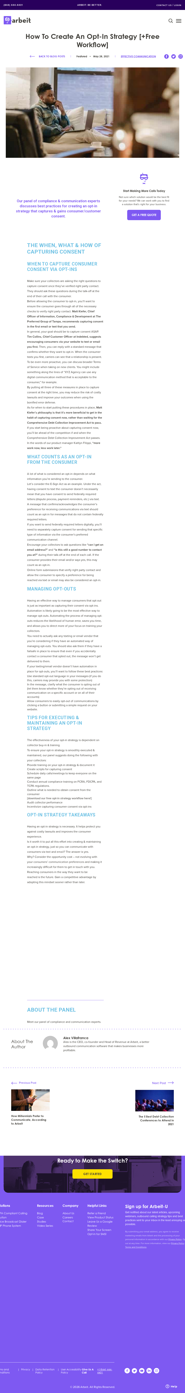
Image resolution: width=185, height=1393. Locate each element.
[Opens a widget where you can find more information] (171, 1386)
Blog (40, 1213)
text (48, 852)
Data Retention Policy (45, 1371)
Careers (68, 1217)
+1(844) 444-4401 (104, 1371)
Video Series (45, 1225)
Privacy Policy (175, 1239)
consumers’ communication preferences (58, 862)
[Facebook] (166, 58)
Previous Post (27, 1083)
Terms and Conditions (136, 1247)
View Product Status (100, 1217)
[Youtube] (142, 1372)
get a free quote (144, 215)
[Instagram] (180, 58)
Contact (68, 1221)
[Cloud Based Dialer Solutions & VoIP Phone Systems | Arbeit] (17, 20)
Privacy (25, 1369)
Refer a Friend (96, 1213)
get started (92, 1174)
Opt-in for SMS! (96, 1234)
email (60, 852)
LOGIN (177, 5)
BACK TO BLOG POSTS (52, 56)
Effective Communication (138, 56)
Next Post (159, 1083)
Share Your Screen (99, 1229)
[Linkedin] (149, 1372)
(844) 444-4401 (13, 5)
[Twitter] (173, 58)
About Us (68, 1213)
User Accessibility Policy (71, 1371)
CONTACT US (164, 5)
